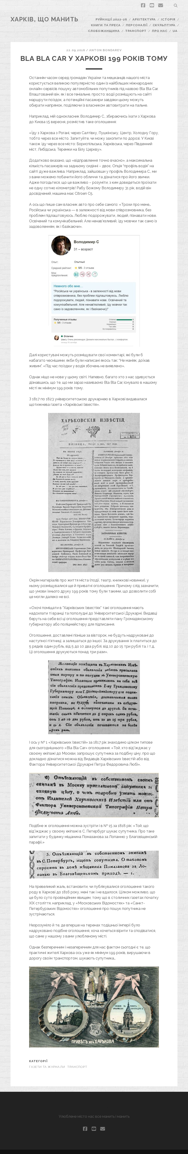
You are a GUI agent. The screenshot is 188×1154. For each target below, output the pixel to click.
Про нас (159, 31)
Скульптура (164, 25)
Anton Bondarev (105, 50)
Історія (168, 19)
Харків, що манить (45, 19)
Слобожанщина (104, 31)
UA (175, 31)
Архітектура (144, 19)
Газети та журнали (47, 1067)
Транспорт (136, 31)
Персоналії (136, 25)
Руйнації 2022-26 (111, 19)
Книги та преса (106, 25)
